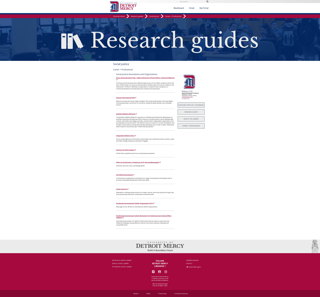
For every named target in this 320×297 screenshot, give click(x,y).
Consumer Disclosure (181, 293)
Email (191, 8)
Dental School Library (120, 263)
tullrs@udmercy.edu (187, 97)
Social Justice (154, 16)
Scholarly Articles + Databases (191, 105)
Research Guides (191, 112)
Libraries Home (119, 16)
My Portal (204, 8)
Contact (189, 263)
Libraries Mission (192, 260)
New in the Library (191, 119)
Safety (148, 293)
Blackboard (179, 8)
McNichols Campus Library (122, 260)
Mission (136, 293)
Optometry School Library (122, 267)
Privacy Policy (162, 293)
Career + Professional (173, 16)
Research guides (137, 16)
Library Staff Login (194, 267)
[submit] (208, 1)
